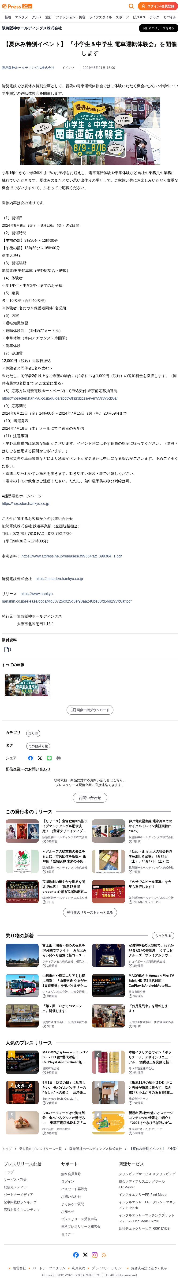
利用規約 (78, 1268)
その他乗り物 (38, 746)
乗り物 (33, 733)
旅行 (48, 17)
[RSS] (104, 1255)
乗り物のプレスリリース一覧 (40, 1149)
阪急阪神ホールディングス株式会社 (28, 68)
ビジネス (139, 17)
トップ (7, 1149)
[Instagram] (95, 1255)
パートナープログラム (49, 1268)
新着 (8, 17)
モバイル (169, 17)
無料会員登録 (71, 1174)
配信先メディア (15, 1187)
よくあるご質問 (72, 1204)
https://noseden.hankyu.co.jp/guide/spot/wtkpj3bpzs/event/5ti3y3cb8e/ (59, 398)
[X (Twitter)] (40, 758)
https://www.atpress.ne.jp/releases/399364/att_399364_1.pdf (72, 556)
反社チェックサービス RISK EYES (144, 1228)
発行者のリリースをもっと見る (90, 912)
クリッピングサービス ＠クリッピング (147, 1174)
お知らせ (67, 1211)
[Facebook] (30, 758)
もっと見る (163, 936)
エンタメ (21, 17)
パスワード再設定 (74, 1189)
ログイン (67, 1181)
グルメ (37, 17)
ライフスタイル (100, 17)
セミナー (67, 1234)
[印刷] (58, 758)
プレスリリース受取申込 (79, 1219)
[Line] (49, 758)
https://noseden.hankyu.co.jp (25, 504)
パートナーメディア (18, 1194)
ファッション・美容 (70, 17)
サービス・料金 (15, 1179)
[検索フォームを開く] (131, 6)
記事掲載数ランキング (20, 1202)
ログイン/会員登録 (160, 6)
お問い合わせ (90, 798)
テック (154, 17)
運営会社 (19, 1268)
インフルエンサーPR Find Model (143, 1194)
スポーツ (122, 17)
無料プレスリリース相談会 (81, 1226)
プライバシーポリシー (108, 1268)
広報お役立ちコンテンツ (22, 1209)
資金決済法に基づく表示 (149, 1268)
